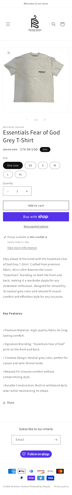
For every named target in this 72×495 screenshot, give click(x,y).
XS (30, 165)
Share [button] (10, 402)
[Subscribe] (56, 439)
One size (13, 165)
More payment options (36, 226)
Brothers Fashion (20, 486)
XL (20, 174)
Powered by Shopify (40, 486)
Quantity (8, 183)
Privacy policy (61, 486)
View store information (22, 247)
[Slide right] (44, 119)
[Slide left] (27, 119)
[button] (8, 24)
